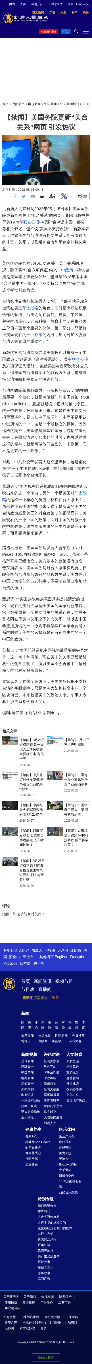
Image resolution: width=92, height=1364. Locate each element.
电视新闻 (34, 104)
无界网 (9, 1328)
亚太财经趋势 (30, 1112)
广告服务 (46, 1302)
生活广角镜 (67, 1136)
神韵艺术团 (31, 1317)
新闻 (25, 1013)
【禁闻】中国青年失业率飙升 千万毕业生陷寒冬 (76, 779)
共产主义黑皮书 (49, 1256)
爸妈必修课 (74, 1089)
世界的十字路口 (55, 1106)
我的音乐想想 (68, 1192)
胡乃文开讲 (33, 1147)
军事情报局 (51, 1095)
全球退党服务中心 (35, 1322)
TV (66, 31)
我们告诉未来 (47, 1205)
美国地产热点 (75, 1100)
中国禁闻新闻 (69, 104)
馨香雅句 (72, 1078)
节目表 (28, 989)
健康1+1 (31, 1136)
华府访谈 (27, 1095)
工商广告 (44, 1278)
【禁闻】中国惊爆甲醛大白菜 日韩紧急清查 (76, 809)
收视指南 (47, 1296)
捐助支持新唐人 (35, 998)
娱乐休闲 (67, 1129)
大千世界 (65, 1170)
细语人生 (50, 1123)
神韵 (12, 4)
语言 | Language (78, 4)
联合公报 (31, 222)
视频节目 (18, 104)
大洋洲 (62, 950)
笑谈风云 (72, 1066)
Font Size (52, 196)
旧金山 (14, 957)
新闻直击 (27, 1083)
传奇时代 (44, 1211)
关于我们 (29, 1296)
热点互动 (50, 1066)
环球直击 (27, 1066)
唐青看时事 (51, 1100)
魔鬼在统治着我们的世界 (55, 1228)
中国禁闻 (50, 104)
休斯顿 (75, 950)
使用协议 (11, 1302)
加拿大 (36, 950)
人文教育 (74, 1054)
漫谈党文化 (45, 1267)
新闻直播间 (49, 31)
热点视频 (44, 1035)
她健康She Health (37, 1142)
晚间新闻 (27, 1078)
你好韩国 (65, 1147)
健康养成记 (33, 1153)
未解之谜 (72, 1061)
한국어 (39, 963)
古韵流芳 (72, 1072)
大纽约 (24, 950)
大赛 (23, 4)
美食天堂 (65, 1153)
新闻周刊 (27, 1089)
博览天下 (27, 1041)
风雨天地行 (45, 1250)
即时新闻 (61, 1035)
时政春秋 (50, 1078)
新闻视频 (29, 1054)
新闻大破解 (51, 1089)
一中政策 (65, 270)
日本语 (25, 963)
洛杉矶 (49, 950)
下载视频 (81, 196)
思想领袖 (50, 1083)
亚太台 (28, 957)
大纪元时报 (52, 1317)
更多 (43, 1328)
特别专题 (46, 1199)
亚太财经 (27, 1117)
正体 (51, 4)
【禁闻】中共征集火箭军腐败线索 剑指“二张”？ (31, 809)
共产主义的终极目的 (52, 1222)
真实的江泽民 (47, 1239)
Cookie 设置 (46, 1357)
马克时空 (50, 1112)
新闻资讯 (43, 981)
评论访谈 (52, 1054)
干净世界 (71, 1317)
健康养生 (33, 1129)
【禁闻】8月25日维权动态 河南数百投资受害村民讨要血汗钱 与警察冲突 (32, 870)
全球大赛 (75, 1041)
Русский (10, 963)
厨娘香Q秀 (66, 1175)
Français (77, 957)
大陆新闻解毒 (53, 1117)
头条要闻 (27, 1035)
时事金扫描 (51, 1072)
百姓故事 (44, 1262)
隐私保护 (65, 1296)
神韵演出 (58, 1041)
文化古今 (72, 1095)
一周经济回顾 (30, 1100)
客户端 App (13, 1308)
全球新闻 (27, 1061)
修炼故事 (44, 1273)
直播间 (45, 989)
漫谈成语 (72, 1083)
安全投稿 (29, 1302)
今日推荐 (78, 1035)
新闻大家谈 (51, 1061)
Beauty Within (68, 1164)
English (61, 957)
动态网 (72, 1322)
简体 (60, 4)
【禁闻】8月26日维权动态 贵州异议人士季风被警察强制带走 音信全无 (32, 749)
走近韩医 (31, 1164)
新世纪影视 (27, 1328)
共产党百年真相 (49, 1217)
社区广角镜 (29, 1106)
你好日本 (65, 1142)
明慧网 (57, 1322)
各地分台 (37, 4)
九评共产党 (45, 1234)
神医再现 (31, 1158)
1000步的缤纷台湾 (70, 1183)
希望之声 (11, 1322)
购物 (55, 998)
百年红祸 (44, 1245)
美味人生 (65, 1158)
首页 (5, 104)
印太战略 (30, 308)
